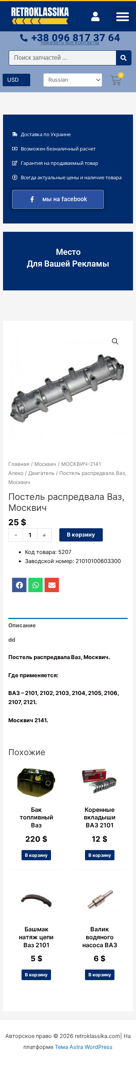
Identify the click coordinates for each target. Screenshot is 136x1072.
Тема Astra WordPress (84, 1047)
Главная (18, 464)
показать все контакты (70, 42)
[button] (122, 16)
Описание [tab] (22, 625)
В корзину (81, 534)
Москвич (45, 464)
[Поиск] (123, 58)
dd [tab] (11, 639)
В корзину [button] (36, 855)
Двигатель (41, 473)
